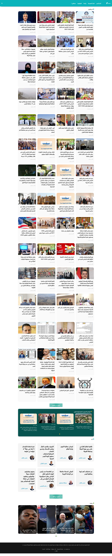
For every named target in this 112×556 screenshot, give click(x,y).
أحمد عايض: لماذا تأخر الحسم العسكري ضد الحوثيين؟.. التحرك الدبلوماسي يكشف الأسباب (27, 338)
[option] (83, 422)
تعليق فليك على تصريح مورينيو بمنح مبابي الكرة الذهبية (48, 530)
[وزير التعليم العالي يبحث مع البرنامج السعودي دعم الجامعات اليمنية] (65, 419)
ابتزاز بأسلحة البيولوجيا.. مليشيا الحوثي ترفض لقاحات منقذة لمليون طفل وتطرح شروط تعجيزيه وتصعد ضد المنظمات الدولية (47, 366)
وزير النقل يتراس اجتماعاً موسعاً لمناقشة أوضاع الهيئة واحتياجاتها (46, 102)
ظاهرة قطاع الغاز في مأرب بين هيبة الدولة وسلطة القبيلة (86, 448)
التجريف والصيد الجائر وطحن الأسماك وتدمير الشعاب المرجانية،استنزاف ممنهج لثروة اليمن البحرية (47, 452)
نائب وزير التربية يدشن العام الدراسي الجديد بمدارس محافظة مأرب (66, 51)
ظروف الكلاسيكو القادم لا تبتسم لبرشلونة (86, 531)
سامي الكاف (63, 458)
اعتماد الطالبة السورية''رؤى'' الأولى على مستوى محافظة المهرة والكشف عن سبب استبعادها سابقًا (28, 78)
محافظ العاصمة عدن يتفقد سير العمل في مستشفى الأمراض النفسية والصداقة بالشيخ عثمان (27, 208)
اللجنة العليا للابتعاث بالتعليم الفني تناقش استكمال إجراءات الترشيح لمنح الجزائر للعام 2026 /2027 (85, 103)
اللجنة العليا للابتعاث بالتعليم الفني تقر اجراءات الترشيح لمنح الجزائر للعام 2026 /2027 (66, 27)
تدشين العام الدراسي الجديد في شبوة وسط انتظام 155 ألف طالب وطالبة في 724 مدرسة (27, 154)
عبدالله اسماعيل (63, 483)
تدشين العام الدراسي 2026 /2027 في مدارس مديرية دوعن (46, 232)
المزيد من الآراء (56, 496)
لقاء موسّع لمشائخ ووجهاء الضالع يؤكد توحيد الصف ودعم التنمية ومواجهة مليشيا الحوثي (85, 130)
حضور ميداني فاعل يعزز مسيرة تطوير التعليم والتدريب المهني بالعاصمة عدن (85, 27)
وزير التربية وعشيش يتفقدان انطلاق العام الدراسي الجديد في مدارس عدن (85, 259)
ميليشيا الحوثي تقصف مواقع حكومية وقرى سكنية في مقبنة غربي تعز (47, 51)
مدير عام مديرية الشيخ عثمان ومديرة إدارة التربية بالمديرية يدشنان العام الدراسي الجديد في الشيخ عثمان (66, 155)
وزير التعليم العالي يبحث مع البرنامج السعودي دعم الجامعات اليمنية (67, 428)
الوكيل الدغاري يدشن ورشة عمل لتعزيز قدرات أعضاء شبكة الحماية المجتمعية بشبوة (46, 27)
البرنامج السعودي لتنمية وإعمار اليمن (82, 412)
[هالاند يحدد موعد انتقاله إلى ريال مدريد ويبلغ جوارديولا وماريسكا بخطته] (65, 519)
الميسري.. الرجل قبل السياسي (67, 390)
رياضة (85, 3)
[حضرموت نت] (108, 3)
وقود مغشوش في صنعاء (67, 231)
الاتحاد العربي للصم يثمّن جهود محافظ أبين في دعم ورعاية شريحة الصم (27, 364)
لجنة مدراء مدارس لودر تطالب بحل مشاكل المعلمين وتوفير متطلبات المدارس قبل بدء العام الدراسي (85, 339)
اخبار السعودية (91, 3)
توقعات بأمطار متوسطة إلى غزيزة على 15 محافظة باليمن (27, 102)
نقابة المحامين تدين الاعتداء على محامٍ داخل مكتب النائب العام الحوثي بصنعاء (85, 154)
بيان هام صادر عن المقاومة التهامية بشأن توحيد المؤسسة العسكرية (86, 392)
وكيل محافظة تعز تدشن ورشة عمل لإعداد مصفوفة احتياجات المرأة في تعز (28, 259)
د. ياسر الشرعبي (43, 486)
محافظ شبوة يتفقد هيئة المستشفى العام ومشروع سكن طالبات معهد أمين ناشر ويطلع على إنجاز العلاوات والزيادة (28, 428)
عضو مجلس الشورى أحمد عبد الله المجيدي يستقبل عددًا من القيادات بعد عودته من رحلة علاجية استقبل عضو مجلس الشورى (27, 311)
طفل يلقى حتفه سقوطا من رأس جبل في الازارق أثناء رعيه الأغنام (46, 308)
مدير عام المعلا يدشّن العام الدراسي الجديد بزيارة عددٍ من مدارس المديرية (86, 208)
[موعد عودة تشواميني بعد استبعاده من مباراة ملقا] (27, 519)
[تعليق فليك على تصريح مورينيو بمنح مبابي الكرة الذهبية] (46, 519)
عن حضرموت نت (67, 549)
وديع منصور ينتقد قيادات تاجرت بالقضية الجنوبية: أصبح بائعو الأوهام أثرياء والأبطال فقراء (27, 27)
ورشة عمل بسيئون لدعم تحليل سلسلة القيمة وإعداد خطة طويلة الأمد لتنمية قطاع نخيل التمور (66, 208)
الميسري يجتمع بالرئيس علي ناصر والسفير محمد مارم (66, 308)
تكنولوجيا (80, 3)
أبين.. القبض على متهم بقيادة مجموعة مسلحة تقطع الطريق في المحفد (46, 130)
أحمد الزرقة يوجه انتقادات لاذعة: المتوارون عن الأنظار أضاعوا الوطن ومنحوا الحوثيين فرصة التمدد (66, 365)
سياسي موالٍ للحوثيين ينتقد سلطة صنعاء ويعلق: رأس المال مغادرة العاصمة (47, 208)
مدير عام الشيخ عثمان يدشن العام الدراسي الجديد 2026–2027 (46, 258)
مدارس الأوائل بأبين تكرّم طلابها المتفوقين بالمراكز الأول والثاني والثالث (85, 77)
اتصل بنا (43, 549)
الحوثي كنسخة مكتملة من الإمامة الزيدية (66, 472)
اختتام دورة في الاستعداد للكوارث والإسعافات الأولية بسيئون (46, 153)
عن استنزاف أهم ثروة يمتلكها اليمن (85, 472)
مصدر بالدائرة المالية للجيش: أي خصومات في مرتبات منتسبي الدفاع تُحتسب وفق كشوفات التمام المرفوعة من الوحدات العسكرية (47, 182)
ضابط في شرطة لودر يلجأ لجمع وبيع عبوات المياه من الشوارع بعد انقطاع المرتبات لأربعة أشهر (27, 180)
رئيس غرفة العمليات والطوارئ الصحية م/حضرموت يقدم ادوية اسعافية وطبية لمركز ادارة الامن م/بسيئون (85, 310)
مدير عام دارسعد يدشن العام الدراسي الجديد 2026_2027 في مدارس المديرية (85, 180)
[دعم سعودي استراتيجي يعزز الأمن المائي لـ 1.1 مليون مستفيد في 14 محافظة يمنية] (83, 418)
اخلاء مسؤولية (53, 549)
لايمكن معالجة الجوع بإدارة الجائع (67, 447)
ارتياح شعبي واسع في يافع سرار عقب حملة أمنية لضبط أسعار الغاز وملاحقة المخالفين (85, 364)
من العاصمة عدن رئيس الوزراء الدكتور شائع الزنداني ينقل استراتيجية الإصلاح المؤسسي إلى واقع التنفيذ (47, 476)
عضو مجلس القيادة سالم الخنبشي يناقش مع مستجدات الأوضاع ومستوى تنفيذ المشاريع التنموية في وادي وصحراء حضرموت (66, 182)
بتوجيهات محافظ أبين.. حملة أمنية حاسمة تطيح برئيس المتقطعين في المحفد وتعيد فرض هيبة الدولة (28, 52)
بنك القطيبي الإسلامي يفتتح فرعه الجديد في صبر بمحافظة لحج (27, 129)
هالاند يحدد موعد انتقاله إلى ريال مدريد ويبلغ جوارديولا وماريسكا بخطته (66, 530)
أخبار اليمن (98, 3)
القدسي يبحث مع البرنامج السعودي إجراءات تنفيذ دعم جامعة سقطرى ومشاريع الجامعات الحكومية (48, 427)
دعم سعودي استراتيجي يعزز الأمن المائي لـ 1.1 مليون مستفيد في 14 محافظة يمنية (84, 427)
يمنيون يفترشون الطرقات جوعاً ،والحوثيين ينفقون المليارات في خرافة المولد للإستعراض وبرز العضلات (27, 477)
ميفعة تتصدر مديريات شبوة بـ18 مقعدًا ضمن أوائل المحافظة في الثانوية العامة (46, 338)
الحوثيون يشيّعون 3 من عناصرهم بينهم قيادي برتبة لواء (27, 391)
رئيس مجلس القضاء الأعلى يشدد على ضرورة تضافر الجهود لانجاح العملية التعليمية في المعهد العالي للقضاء (46, 78)
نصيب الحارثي (82, 458)
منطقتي (74, 3)
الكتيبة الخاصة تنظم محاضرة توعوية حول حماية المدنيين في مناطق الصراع (47, 283)
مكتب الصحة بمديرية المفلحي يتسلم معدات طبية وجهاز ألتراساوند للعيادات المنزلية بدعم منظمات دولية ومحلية (66, 284)
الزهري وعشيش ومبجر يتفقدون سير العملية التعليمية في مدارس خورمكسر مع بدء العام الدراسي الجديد (66, 78)
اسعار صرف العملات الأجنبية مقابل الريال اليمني (67, 258)
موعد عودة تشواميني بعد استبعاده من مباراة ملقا (29, 531)
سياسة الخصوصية (60, 549)
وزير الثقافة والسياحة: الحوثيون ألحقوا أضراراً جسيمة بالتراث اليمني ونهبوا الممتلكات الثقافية (85, 283)
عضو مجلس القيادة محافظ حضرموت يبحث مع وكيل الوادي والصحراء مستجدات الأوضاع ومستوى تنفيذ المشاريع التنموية (85, 234)
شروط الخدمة (48, 549)
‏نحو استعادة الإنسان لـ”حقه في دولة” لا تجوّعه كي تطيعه (28, 448)
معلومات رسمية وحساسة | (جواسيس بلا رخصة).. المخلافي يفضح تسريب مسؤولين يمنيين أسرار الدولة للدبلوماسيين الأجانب (46, 393)
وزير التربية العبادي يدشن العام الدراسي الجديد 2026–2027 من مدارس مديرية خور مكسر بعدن (85, 51)
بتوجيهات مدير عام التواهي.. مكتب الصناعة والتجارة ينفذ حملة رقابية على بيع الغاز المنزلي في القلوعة (27, 284)
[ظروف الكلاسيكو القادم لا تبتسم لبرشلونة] (84, 519)
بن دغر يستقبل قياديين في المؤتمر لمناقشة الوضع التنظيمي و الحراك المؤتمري (66, 338)
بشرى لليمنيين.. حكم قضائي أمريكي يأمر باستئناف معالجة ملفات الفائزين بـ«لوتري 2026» (27, 233)
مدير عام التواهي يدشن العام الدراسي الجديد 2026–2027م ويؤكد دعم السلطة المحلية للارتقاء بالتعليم (66, 104)
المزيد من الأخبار (56, 405)
